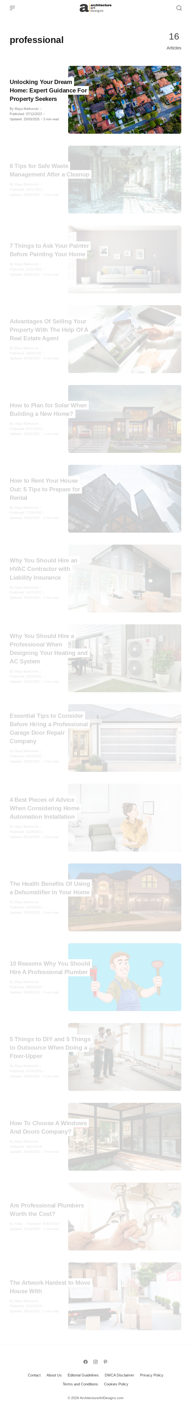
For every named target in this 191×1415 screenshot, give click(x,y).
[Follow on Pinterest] (105, 1361)
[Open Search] (179, 8)
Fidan (19, 1224)
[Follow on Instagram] (95, 1361)
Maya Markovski (27, 109)
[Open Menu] (12, 8)
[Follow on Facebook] (85, 1361)
